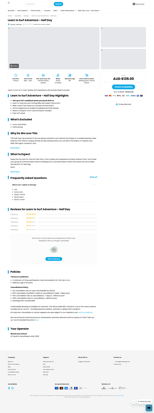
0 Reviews (14, 214)
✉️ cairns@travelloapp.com (121, 361)
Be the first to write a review (42, 24)
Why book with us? (48, 361)
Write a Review (54, 259)
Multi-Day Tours (83, 11)
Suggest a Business (84, 361)
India (55, 11)
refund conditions (85, 312)
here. (37, 320)
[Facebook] (9, 388)
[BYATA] (104, 388)
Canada (47, 11)
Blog (9, 367)
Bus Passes (95, 11)
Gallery (15, 66)
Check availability (124, 87)
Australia (11, 11)
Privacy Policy (12, 369)
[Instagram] (12, 388)
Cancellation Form (48, 369)
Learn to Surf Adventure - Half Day (44, 16)
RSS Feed (46, 372)
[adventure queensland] (112, 388)
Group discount (125, 104)
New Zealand (22, 11)
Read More (15, 148)
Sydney (26, 16)
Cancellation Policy (13, 372)
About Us (10, 361)
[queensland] (122, 388)
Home (10, 16)
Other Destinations (67, 11)
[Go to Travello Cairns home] (15, 4)
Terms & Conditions (13, 364)
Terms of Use (12, 375)
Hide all (93, 177)
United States (35, 11)
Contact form (117, 364)
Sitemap (45, 375)
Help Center (46, 367)
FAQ (44, 364)
